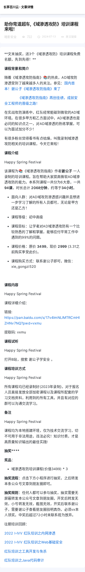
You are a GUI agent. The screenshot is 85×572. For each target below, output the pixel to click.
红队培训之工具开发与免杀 (25, 551)
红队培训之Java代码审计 (24, 560)
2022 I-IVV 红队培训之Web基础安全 (33, 542)
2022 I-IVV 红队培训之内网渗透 (29, 533)
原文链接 (71, 36)
